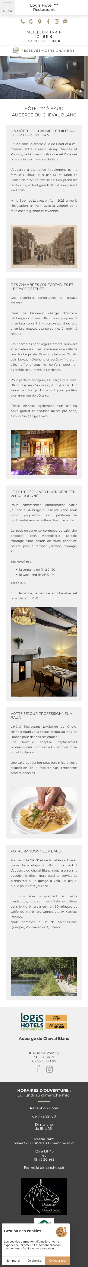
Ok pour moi (57, 1260)
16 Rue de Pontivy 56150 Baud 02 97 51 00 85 (44, 1057)
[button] (76, 91)
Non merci (13, 1260)
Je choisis (34, 1260)
